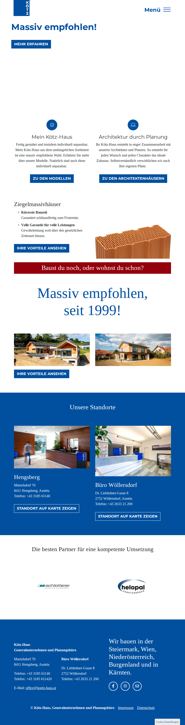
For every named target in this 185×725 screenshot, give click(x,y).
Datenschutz (146, 708)
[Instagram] (125, 686)
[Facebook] (113, 686)
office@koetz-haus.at (41, 688)
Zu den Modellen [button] (52, 178)
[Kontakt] (137, 686)
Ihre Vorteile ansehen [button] (41, 248)
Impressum (126, 708)
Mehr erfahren (31, 44)
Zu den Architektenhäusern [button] (133, 178)
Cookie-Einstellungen (167, 721)
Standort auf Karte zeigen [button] (46, 508)
